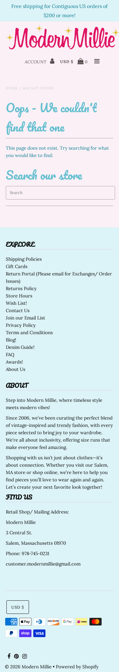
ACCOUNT (36, 62)
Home (12, 88)
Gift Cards (16, 266)
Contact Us (18, 310)
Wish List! (16, 303)
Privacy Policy (21, 325)
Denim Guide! (20, 347)
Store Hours (19, 296)
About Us (15, 369)
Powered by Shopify (77, 667)
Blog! (11, 340)
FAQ (10, 354)
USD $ (67, 61)
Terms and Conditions (29, 332)
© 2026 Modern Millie (28, 667)
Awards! (14, 362)
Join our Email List (25, 318)
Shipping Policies (24, 259)
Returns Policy (21, 288)
